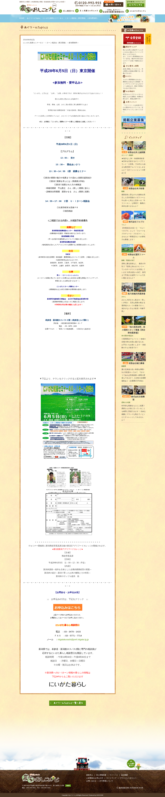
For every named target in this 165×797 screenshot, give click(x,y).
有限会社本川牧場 (133, 188)
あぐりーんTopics (33, 18)
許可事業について (106, 781)
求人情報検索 (101, 775)
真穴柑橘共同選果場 (133, 294)
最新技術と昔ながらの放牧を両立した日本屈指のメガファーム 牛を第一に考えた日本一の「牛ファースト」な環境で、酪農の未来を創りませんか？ (133, 200)
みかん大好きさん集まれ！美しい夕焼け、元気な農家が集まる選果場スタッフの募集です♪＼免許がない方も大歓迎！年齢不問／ (133, 305)
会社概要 (124, 775)
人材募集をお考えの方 (94, 778)
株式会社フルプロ (133, 222)
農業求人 (89, 775)
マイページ (113, 775)
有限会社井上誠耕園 (133, 152)
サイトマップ (111, 778)
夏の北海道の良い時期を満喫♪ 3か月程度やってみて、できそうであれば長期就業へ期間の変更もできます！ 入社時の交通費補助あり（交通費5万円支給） (134, 375)
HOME (21, 18)
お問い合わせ (91, 781)
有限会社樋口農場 (133, 363)
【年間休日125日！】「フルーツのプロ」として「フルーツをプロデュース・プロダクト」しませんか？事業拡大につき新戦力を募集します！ (133, 233)
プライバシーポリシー (128, 778)
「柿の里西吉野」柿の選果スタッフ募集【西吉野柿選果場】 (133, 330)
